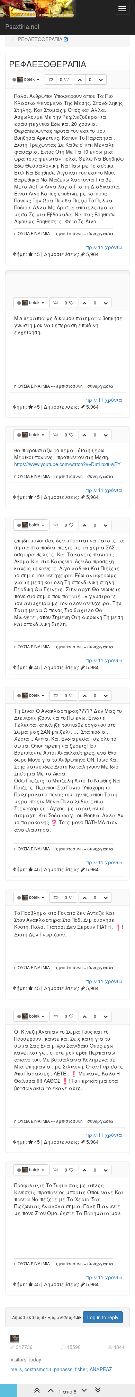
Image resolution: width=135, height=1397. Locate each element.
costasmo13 (38, 1369)
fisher (81, 1369)
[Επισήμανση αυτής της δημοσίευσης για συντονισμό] (50, 79)
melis (16, 1369)
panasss (63, 1369)
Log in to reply (102, 1317)
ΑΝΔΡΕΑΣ (101, 1369)
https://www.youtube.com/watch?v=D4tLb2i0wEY (67, 464)
